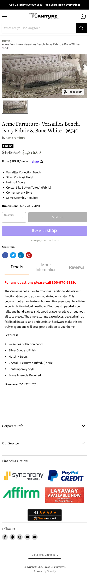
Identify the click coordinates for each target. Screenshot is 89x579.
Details (17, 267)
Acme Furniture (15, 138)
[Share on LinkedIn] (21, 255)
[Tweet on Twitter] (13, 255)
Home (6, 41)
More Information (46, 267)
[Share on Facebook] (5, 255)
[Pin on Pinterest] (29, 255)
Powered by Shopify (45, 571)
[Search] (81, 28)
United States (42, 555)
